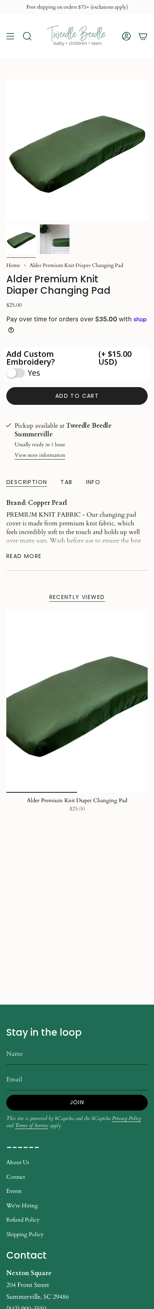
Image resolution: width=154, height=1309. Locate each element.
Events (14, 1191)
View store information (40, 455)
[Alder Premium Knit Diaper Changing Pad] (77, 701)
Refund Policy (22, 1220)
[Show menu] (10, 36)
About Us (17, 1162)
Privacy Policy (126, 1118)
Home (13, 265)
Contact (15, 1177)
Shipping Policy (24, 1234)
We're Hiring (22, 1205)
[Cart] (143, 36)
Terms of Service (31, 1125)
